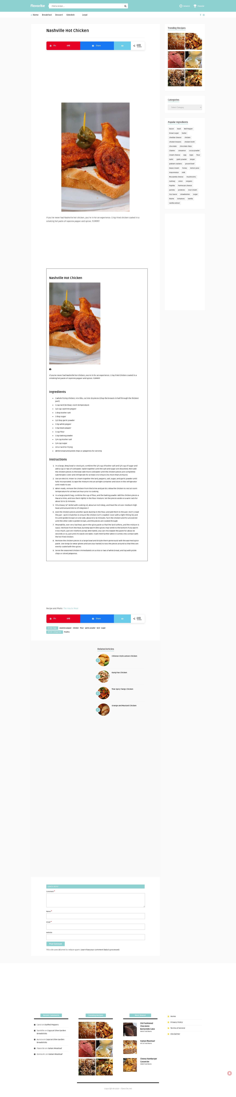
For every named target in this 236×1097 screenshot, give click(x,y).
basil (179, 129)
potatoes (181, 190)
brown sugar (174, 133)
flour (82, 628)
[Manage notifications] (229, 1073)
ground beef (189, 164)
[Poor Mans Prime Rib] (176, 60)
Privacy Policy (176, 1022)
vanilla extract (174, 203)
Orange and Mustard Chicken (124, 706)
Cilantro (172, 151)
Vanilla (190, 199)
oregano (189, 181)
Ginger (192, 159)
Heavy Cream (174, 168)
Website (49, 932)
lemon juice (194, 168)
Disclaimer (175, 1034)
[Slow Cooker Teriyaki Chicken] (193, 42)
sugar (103, 628)
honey (184, 168)
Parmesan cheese (185, 186)
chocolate (173, 146)
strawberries (185, 194)
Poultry (67, 632)
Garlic (171, 159)
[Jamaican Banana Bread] (176, 42)
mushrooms (191, 177)
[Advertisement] (95, 75)
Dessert (59, 15)
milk (183, 173)
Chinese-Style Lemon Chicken (124, 656)
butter (184, 133)
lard (98, 628)
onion (180, 181)
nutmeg (172, 181)
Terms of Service (177, 1028)
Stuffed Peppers (52, 1025)
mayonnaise (174, 173)
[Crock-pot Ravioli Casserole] (193, 78)
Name (49, 911)
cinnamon (182, 151)
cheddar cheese (175, 138)
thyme (171, 199)
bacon (171, 129)
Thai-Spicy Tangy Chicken (122, 689)
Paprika (172, 186)
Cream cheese (174, 155)
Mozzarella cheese (176, 177)
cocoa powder (194, 151)
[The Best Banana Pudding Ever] (193, 60)
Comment (50, 891)
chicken (76, 628)
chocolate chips (186, 146)
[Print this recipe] (50, 369)
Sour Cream (192, 190)
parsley (172, 190)
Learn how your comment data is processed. (100, 950)
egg (184, 155)
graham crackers (175, 164)
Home (35, 15)
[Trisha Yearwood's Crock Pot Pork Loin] (176, 78)
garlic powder (90, 628)
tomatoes (181, 199)
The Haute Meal (71, 608)
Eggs (191, 155)
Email (49, 922)
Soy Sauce (173, 194)
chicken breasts (175, 142)
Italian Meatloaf (55, 1048)
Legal (84, 15)
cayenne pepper (65, 628)
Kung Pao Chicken (119, 673)
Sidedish (70, 15)
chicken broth (190, 142)
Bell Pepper (188, 129)
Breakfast (47, 15)
